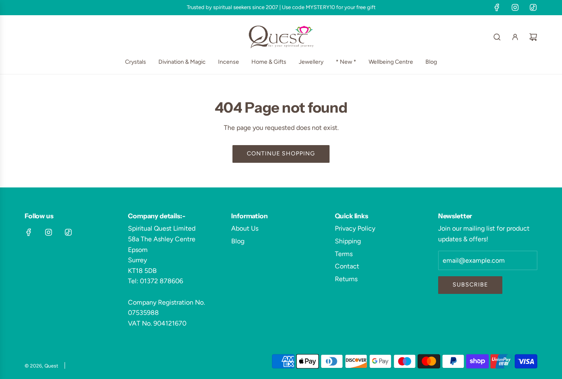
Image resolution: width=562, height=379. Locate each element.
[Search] (497, 37)
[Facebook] (497, 7)
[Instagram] (515, 7)
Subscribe (470, 284)
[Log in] (515, 37)
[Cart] (533, 37)
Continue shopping (281, 153)
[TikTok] (533, 7)
